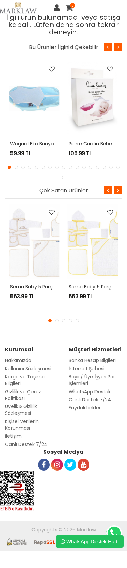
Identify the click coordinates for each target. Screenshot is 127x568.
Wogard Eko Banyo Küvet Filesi (45, 143)
